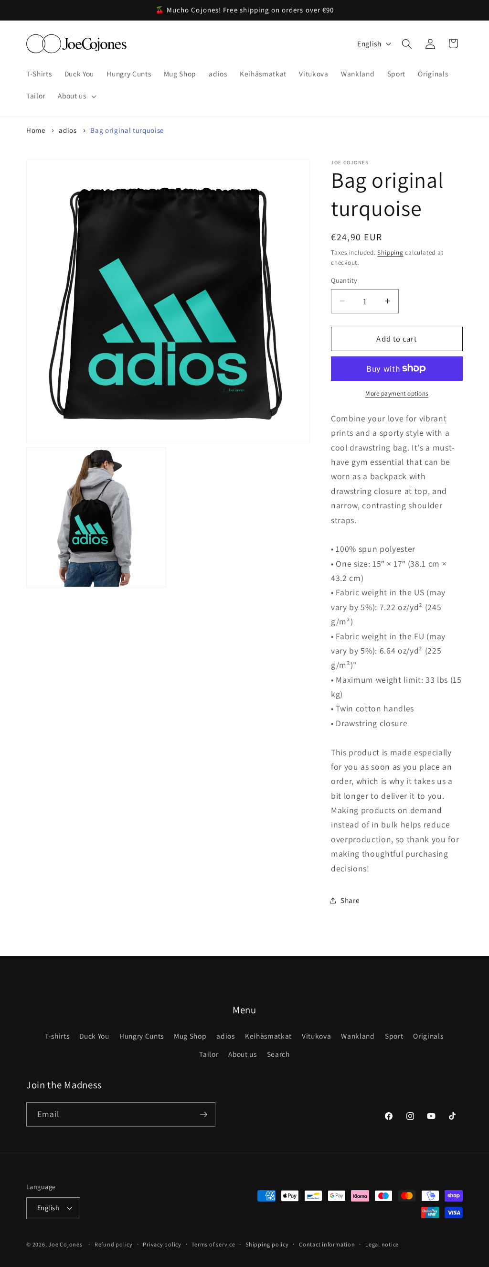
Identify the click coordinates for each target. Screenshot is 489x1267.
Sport (394, 1036)
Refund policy (114, 1244)
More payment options (396, 393)
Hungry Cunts (141, 1036)
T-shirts (57, 1036)
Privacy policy (162, 1244)
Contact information (327, 1244)
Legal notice (382, 1244)
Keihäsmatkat (268, 1036)
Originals (428, 1036)
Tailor (208, 1054)
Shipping (390, 252)
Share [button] (350, 900)
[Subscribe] (203, 1114)
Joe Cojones (65, 1244)
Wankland (357, 1036)
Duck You (94, 1036)
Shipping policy (267, 1244)
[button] (76, 96)
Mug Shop (190, 1036)
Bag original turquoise (127, 130)
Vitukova (316, 1036)
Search (278, 1054)
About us (242, 1054)
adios (67, 130)
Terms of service (213, 1244)
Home (35, 130)
